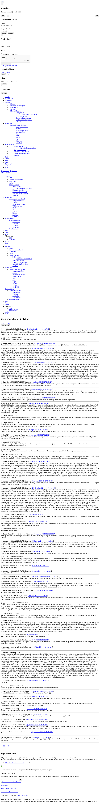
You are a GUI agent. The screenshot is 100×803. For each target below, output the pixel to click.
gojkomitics (6, 338)
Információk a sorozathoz (29, 114)
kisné (4, 449)
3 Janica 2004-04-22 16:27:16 (41, 696)
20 (1, 620)
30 (1, 551)
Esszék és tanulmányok (17, 105)
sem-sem (5, 454)
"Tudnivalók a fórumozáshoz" (14, 763)
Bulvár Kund (7, 343)
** (3, 329)
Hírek (6, 157)
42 (1, 435)
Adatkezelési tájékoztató (8, 788)
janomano (6, 566)
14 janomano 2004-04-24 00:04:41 (37, 680)
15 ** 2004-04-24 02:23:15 (40, 640)
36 (1, 488)
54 (1, 329)
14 (1, 686)
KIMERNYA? (13, 310)
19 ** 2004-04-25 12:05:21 (40, 566)
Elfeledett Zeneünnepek (23, 118)
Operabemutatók (14, 229)
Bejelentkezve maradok (10, 54)
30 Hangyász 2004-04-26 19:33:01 (42, 541)
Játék (6, 162)
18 (1, 640)
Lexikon (18, 121)
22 (1, 603)
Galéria (7, 166)
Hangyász (6, 382)
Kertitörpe (6, 696)
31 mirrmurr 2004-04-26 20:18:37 (41, 389)
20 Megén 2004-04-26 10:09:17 (41, 551)
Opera (18, 134)
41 (1, 442)
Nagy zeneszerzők (21, 116)
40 (1, 449)
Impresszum (4, 785)
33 (1, 528)
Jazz (17, 136)
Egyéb (18, 137)
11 (1, 702)
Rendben (10, 33)
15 (1, 680)
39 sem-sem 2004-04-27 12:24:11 (39, 435)
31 (1, 541)
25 (1, 581)
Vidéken (15, 223)
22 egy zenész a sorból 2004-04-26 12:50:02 (43, 576)
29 (1, 557)
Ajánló (7, 160)
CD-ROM (19, 143)
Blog (6, 167)
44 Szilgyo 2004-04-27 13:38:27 (41, 382)
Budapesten (16, 222)
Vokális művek (20, 132)
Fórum (7, 158)
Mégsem (4, 33)
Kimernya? (8, 164)
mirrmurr (6, 348)
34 (1, 521)
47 (1, 398)
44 (1, 422)
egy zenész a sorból (9, 603)
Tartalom (3, 23)
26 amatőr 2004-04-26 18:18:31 (41, 571)
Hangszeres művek (22, 127)
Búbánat (5, 652)
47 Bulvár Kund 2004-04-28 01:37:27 (43, 362)
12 (1, 696)
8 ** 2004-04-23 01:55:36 (39, 714)
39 (1, 454)
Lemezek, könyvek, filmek (18, 125)
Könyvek (19, 141)
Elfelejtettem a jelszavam (9, 66)
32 (1, 534)
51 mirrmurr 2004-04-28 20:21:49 (44, 343)
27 (1, 571)
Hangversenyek (9, 144)
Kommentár (14, 107)
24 (1, 590)
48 (1, 389)
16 (1, 652)
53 (1, 338)
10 (1, 709)
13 (1, 691)
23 (1, 596)
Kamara (18, 128)
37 (1, 481)
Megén (5, 403)
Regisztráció (6, 72)
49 (1, 382)
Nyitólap (7, 97)
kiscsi (4, 613)
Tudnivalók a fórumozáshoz (9, 792)
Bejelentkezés (9, 98)
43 (1, 430)
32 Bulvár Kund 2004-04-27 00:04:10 (43, 488)
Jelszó (2, 50)
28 (1, 566)
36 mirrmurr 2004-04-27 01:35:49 (44, 398)
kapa (4, 442)
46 (1, 403)
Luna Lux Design (22, 795)
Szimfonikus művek (22, 130)
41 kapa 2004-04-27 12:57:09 (38, 430)
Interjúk (12, 109)
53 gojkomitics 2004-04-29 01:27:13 (38, 329)
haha (4, 596)
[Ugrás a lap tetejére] (2, 2)
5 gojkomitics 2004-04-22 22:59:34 (42, 691)
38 (1, 461)
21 (1, 613)
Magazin (7, 102)
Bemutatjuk (8, 123)
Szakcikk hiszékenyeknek (24, 120)
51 (1, 348)
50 (1, 362)
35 (1, 514)
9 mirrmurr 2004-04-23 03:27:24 (37, 709)
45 (1, 415)
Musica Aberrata (15, 111)
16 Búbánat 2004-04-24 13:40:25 (42, 647)
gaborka (5, 702)
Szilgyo (5, 415)
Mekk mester (7, 528)
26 (1, 576)
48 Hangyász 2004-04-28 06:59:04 (42, 348)
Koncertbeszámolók (15, 220)
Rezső (5, 430)
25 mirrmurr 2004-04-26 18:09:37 (39, 461)
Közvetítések (16, 227)
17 (1, 647)
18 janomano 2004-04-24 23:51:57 (37, 634)
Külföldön (15, 225)
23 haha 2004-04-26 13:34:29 (36, 514)
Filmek (18, 139)
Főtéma (12, 104)
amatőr (5, 576)
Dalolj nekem (20, 113)
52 (1, 343)
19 (1, 634)
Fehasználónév (5, 46)
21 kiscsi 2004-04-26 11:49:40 (43, 590)
